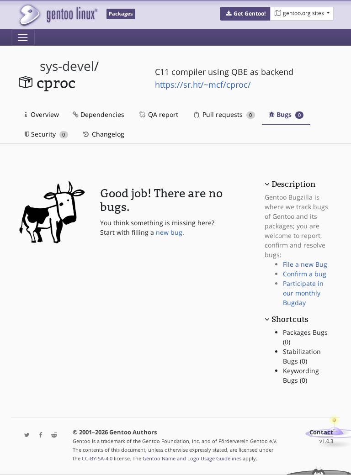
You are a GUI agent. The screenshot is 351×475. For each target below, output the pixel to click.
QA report (162, 114)
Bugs (288, 114)
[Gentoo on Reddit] (51, 435)
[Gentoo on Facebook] (38, 435)
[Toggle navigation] (23, 37)
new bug (169, 232)
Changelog (107, 134)
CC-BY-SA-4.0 (97, 458)
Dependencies (101, 114)
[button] (245, 14)
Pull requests (226, 114)
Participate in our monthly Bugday (303, 293)
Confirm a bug (304, 273)
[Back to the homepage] (58, 14)
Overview (44, 114)
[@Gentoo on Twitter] (25, 435)
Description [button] (293, 184)
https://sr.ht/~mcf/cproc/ (203, 84)
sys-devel (67, 66)
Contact (321, 432)
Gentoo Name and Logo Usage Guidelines (192, 458)
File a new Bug (305, 264)
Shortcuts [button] (289, 319)
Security (47, 134)
